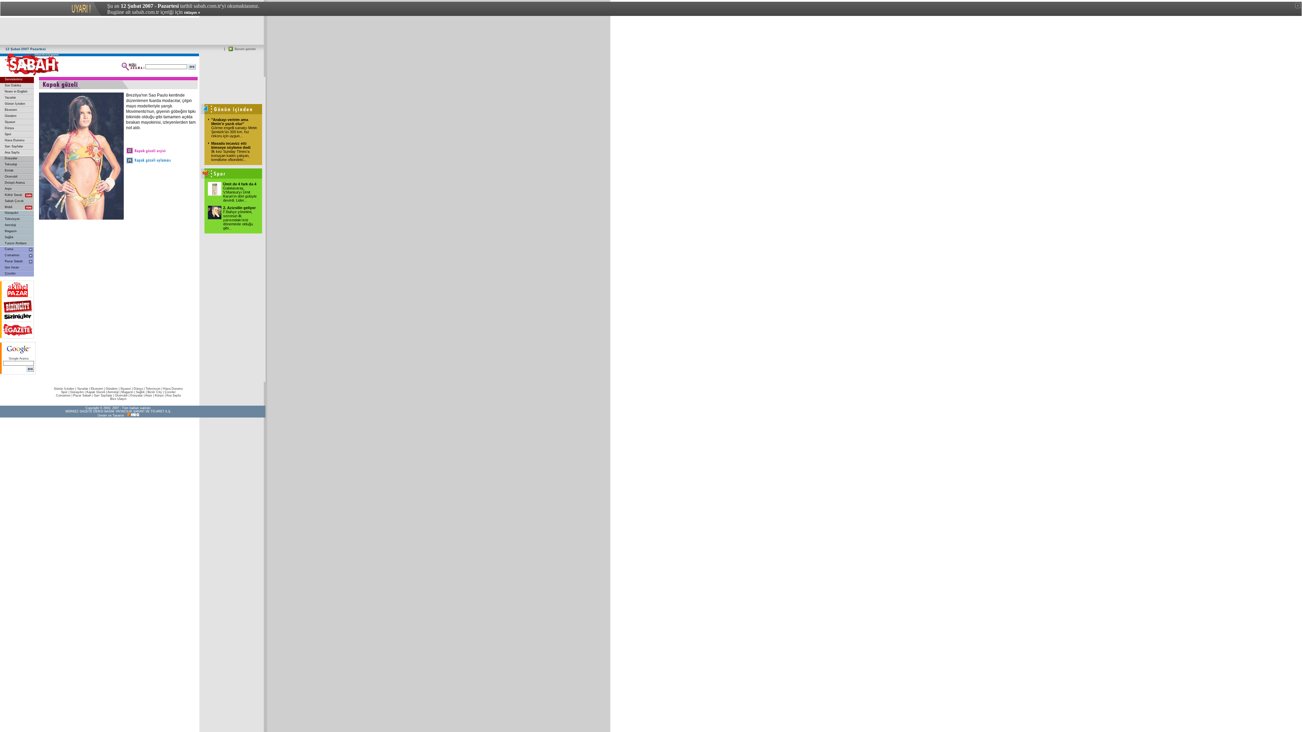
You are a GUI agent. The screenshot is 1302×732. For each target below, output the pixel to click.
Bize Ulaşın (118, 399)
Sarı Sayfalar (14, 146)
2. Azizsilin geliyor (239, 208)
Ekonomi (11, 109)
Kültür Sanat (13, 195)
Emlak (9, 170)
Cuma (9, 249)
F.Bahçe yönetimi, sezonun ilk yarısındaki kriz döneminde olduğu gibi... (238, 220)
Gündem (11, 116)
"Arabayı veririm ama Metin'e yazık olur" (229, 122)
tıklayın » (192, 13)
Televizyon (12, 219)
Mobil (8, 207)
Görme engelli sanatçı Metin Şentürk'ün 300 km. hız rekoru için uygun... (234, 132)
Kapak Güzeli (95, 392)
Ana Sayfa (12, 152)
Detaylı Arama (15, 182)
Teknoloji (11, 164)
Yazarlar (10, 97)
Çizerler (10, 273)
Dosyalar (11, 158)
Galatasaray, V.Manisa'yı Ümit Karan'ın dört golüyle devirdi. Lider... (240, 194)
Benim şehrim (245, 49)
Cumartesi (12, 255)
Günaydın (11, 213)
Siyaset (10, 122)
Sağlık (9, 237)
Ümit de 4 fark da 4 (239, 184)
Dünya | (139, 388)
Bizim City (154, 392)
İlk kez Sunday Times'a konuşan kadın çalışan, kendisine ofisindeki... (230, 155)
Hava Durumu (14, 140)
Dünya (9, 128)
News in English (16, 91)
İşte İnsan (12, 267)
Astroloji (10, 225)
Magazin (11, 231)
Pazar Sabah (14, 261)
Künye (159, 395)
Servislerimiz (14, 79)
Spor (8, 134)
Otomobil (11, 176)
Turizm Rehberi (15, 243)
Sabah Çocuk (14, 201)
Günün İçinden (15, 103)
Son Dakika (13, 85)
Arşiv (8, 188)
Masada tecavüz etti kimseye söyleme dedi (231, 145)
